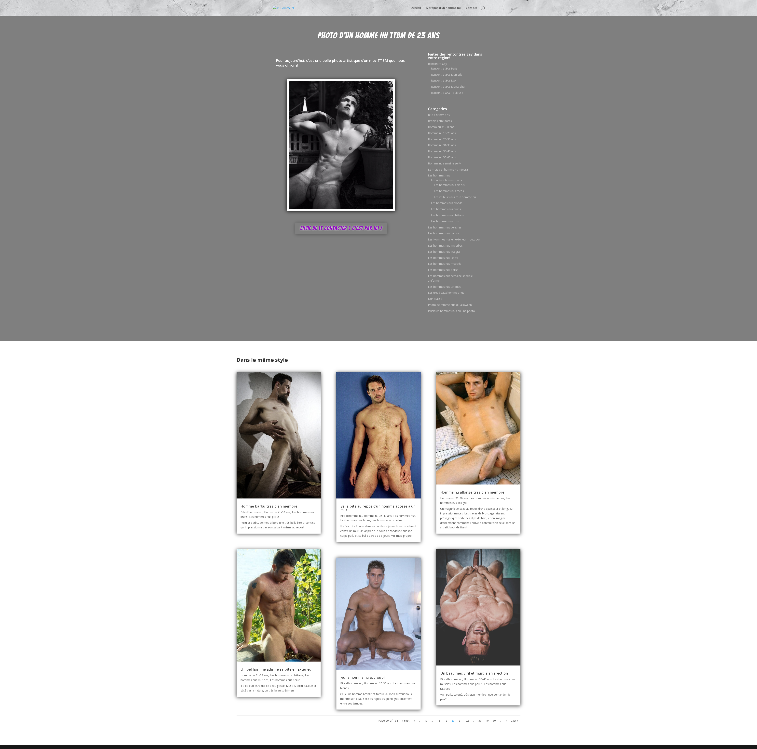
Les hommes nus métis (449, 191)
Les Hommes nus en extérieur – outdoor (454, 239)
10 (426, 720)
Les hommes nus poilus (443, 270)
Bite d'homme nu (439, 115)
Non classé (435, 299)
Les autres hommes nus (446, 180)
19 (445, 720)
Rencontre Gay (437, 64)
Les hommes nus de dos (444, 233)
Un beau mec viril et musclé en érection (474, 673)
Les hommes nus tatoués (444, 287)
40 (487, 720)
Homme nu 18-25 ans (442, 133)
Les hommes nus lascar (443, 258)
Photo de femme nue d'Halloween (450, 305)
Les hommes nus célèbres (444, 227)
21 (460, 720)
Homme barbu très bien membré (269, 506)
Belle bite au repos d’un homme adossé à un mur (378, 508)
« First (405, 720)
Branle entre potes (440, 121)
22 (467, 720)
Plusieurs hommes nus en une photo (451, 311)
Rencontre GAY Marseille (446, 74)
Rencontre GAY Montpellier (448, 86)
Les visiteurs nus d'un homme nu (455, 197)
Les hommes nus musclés (444, 263)
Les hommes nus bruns (446, 209)
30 (480, 720)
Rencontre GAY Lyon (444, 80)
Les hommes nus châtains (447, 215)
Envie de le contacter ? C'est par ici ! (341, 228)
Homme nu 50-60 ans (442, 157)
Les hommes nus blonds (446, 203)
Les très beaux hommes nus (446, 292)
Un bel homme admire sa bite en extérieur (277, 669)
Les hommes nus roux (445, 221)
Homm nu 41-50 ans (441, 127)
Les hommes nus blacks (449, 185)
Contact (471, 8)
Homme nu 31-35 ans (442, 145)
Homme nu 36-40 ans (442, 151)
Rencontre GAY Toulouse (447, 93)
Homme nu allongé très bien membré (472, 492)
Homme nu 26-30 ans (442, 139)
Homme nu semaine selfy (444, 163)
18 (438, 720)
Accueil (416, 8)
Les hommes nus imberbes (445, 245)
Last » (514, 720)
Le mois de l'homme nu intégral (448, 169)
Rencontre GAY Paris (444, 68)
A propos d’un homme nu (443, 8)
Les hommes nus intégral (444, 251)
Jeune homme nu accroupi (362, 677)
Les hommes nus (439, 175)
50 (494, 720)
